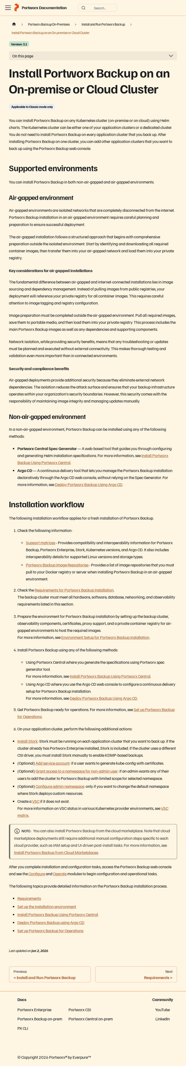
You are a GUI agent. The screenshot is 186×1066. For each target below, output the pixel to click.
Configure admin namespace (60, 786)
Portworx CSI (80, 1009)
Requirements (29, 898)
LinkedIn (162, 1018)
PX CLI (22, 1028)
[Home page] (14, 24)
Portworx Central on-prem (91, 1018)
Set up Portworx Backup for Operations (50, 930)
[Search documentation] (97, 8)
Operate (60, 873)
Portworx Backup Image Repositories (57, 564)
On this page (22, 55)
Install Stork (27, 741)
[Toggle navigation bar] (8, 7)
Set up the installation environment (46, 906)
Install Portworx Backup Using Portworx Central (110, 676)
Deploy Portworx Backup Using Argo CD (88, 484)
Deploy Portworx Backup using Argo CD (50, 922)
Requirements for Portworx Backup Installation (74, 590)
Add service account (53, 763)
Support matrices (40, 542)
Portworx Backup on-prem (39, 1018)
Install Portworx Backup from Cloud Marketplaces (56, 852)
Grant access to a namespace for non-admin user (77, 771)
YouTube (162, 1009)
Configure (37, 873)
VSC (35, 801)
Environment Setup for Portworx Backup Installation (105, 637)
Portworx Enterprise (34, 1009)
